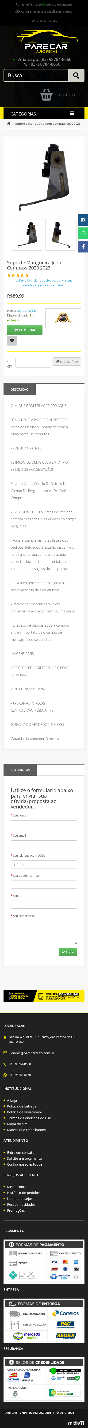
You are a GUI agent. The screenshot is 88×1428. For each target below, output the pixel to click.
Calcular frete (68, 362)
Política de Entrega (21, 1106)
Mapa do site (17, 1124)
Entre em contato (20, 1152)
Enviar (69, 952)
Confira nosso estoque (24, 1164)
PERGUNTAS (20, 770)
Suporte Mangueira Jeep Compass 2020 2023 (47, 123)
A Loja (12, 1100)
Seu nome (19, 815)
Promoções (16, 1210)
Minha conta (16, 1186)
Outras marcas (26, 311)
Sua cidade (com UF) (26, 876)
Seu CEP (18, 896)
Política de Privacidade (24, 1112)
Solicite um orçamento (24, 1158)
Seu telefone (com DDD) (29, 856)
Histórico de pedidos (23, 1192)
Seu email (19, 836)
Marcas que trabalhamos (26, 1130)
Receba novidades (21, 1204)
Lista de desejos (20, 1198)
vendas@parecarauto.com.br (32, 1053)
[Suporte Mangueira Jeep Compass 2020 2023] (27, 235)
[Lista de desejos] (12, 341)
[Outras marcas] (63, 318)
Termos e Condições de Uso (29, 1118)
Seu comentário (23, 916)
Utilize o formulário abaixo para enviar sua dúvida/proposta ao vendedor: (44, 282)
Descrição (20, 389)
